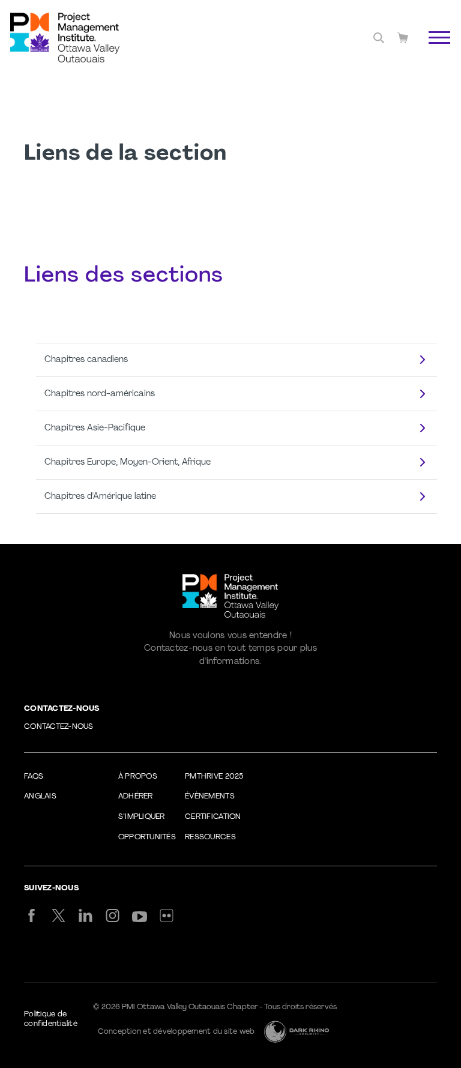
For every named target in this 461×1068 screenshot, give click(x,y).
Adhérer (135, 796)
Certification (213, 817)
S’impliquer (141, 817)
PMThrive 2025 (214, 776)
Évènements (210, 796)
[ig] (112, 915)
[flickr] (166, 915)
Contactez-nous (59, 727)
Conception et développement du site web (176, 1032)
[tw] (58, 915)
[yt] (139, 916)
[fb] (31, 915)
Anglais (40, 796)
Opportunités (147, 837)
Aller (427, 51)
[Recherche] (378, 37)
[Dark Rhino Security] (297, 1031)
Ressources (210, 837)
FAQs (33, 776)
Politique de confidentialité (50, 1019)
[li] (85, 915)
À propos (137, 776)
